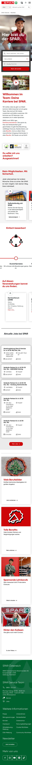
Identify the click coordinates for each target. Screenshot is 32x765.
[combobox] (7, 7)
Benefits (8, 131)
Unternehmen (20, 714)
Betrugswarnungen (9, 717)
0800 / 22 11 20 (11, 687)
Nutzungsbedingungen (23, 724)
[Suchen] (29, 7)
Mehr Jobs (15, 444)
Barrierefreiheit (21, 717)
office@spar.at (11, 695)
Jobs (7, 701)
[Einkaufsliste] (22, 3)
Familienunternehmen (10, 122)
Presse (5, 714)
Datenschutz (20, 720)
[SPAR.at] (9, 2)
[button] (16, 82)
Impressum (6, 724)
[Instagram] (9, 757)
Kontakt (5, 720)
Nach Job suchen (16, 69)
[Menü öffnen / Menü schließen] (30, 3)
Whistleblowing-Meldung (8, 728)
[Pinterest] (19, 757)
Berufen (8, 135)
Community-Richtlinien (23, 732)
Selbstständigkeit (13, 217)
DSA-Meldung (7, 732)
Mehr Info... (11, 310)
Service (8, 698)
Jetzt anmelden (9, 744)
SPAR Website (5, 12)
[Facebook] (5, 757)
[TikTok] (24, 757)
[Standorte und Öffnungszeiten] (26, 3)
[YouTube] (14, 757)
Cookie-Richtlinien (22, 727)
